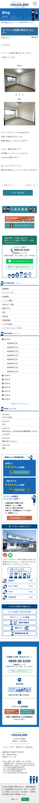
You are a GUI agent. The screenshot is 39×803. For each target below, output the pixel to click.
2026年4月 (11, 359)
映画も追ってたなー (9, 441)
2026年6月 (11, 351)
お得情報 (5, 297)
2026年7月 (11, 347)
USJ (3, 424)
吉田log (5, 316)
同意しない (14, 799)
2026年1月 (11, 371)
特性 (3, 448)
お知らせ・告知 (8, 304)
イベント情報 (7, 300)
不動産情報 (6, 320)
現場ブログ (6, 308)
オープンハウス (8, 293)
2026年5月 (11, 355)
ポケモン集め (7, 417)
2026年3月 (11, 363)
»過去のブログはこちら (19, 404)
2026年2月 (11, 367)
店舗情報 (5, 289)
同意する (25, 799)
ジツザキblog (7, 324)
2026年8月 (11, 343)
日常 (3, 312)
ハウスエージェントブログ (12, 328)
